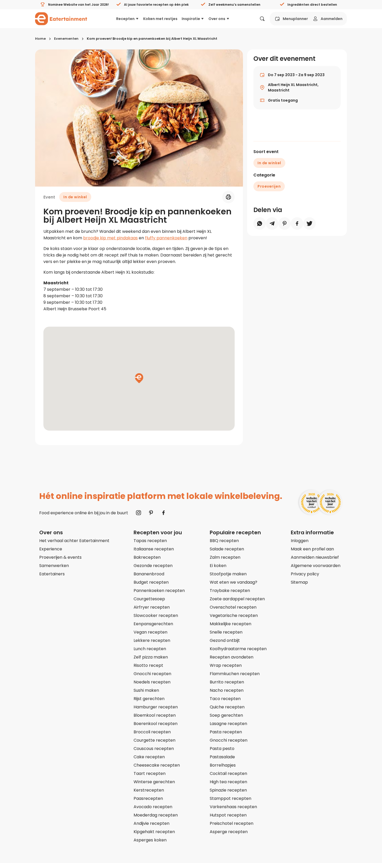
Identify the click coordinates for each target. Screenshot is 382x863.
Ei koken (218, 566)
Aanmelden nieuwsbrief (315, 557)
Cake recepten (149, 757)
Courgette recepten (154, 740)
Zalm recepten (225, 557)
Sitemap (299, 582)
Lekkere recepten (152, 640)
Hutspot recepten (228, 815)
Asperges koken (150, 840)
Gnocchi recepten (152, 674)
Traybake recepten (230, 591)
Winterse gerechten (154, 782)
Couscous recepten (154, 749)
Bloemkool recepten (155, 715)
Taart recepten (150, 773)
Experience (50, 549)
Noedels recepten (152, 682)
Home (40, 38)
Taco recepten (225, 699)
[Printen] (228, 197)
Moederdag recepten (156, 815)
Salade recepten (227, 549)
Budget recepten (151, 582)
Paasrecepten (148, 798)
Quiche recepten (227, 707)
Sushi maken (146, 690)
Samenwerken (54, 566)
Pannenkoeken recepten (159, 591)
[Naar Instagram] (138, 512)
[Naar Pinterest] (151, 512)
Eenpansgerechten (153, 624)
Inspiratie (191, 18)
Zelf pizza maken (151, 657)
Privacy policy (305, 574)
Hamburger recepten (156, 707)
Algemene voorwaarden (315, 566)
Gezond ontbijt (225, 640)
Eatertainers (52, 574)
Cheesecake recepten (157, 765)
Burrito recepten (227, 682)
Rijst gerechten (149, 699)
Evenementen (66, 38)
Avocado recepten (153, 807)
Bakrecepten (147, 557)
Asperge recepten (229, 832)
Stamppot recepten (230, 798)
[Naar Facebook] (163, 512)
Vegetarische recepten (234, 615)
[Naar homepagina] (61, 18)
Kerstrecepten (149, 790)
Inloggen (299, 541)
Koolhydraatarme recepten (238, 649)
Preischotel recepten (231, 823)
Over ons (216, 18)
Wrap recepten (226, 665)
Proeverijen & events (60, 557)
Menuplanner (295, 18)
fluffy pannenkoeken (166, 238)
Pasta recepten (226, 732)
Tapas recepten (150, 541)
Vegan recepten (150, 632)
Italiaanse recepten (154, 549)
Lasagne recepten (228, 724)
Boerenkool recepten (155, 724)
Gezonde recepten (153, 566)
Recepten (125, 18)
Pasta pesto (222, 749)
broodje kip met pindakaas (110, 238)
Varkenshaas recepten (233, 807)
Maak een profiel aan (312, 549)
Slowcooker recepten (156, 615)
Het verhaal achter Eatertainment (74, 541)
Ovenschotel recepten (233, 607)
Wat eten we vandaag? (233, 582)
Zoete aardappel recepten (237, 599)
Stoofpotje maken (228, 574)
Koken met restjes (160, 18)
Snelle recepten (226, 632)
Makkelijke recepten (230, 624)
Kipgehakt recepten (154, 832)
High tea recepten (228, 782)
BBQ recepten (224, 541)
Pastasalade (222, 757)
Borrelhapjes (223, 765)
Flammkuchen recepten (235, 674)
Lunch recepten (150, 649)
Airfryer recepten (152, 607)
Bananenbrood (149, 574)
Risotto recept (148, 665)
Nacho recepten (226, 690)
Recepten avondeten (231, 657)
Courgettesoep (149, 599)
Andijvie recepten (151, 823)
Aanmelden (332, 18)
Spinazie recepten (228, 790)
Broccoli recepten (152, 732)
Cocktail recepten (228, 773)
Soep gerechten (226, 715)
